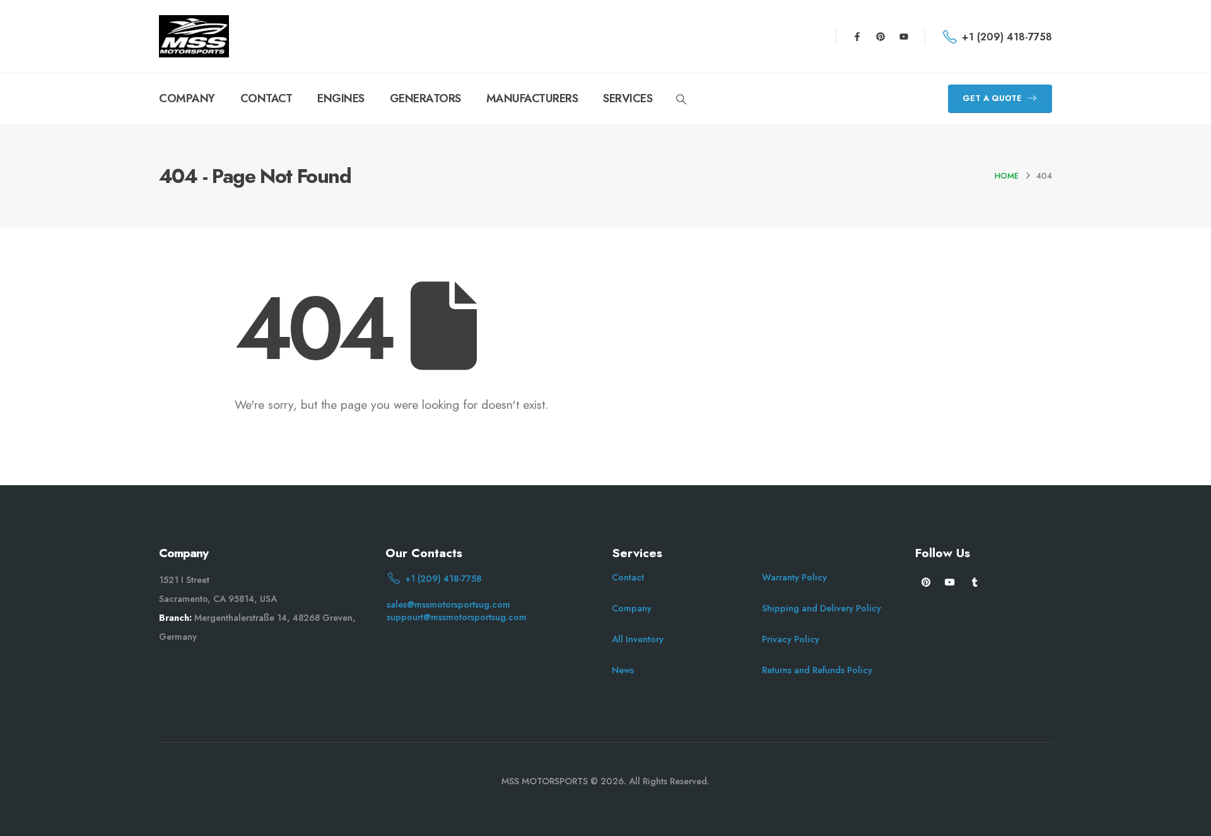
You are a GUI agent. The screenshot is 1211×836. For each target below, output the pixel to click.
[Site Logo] (194, 36)
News (623, 670)
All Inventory (638, 639)
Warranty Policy (794, 577)
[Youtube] (903, 36)
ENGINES (341, 98)
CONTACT (266, 98)
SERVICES (627, 98)
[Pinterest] (880, 36)
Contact (628, 577)
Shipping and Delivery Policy (821, 608)
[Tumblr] (974, 581)
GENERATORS (425, 98)
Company (632, 608)
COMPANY (187, 98)
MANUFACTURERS (532, 98)
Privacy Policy (790, 639)
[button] (681, 99)
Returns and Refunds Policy (817, 670)
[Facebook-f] (857, 36)
